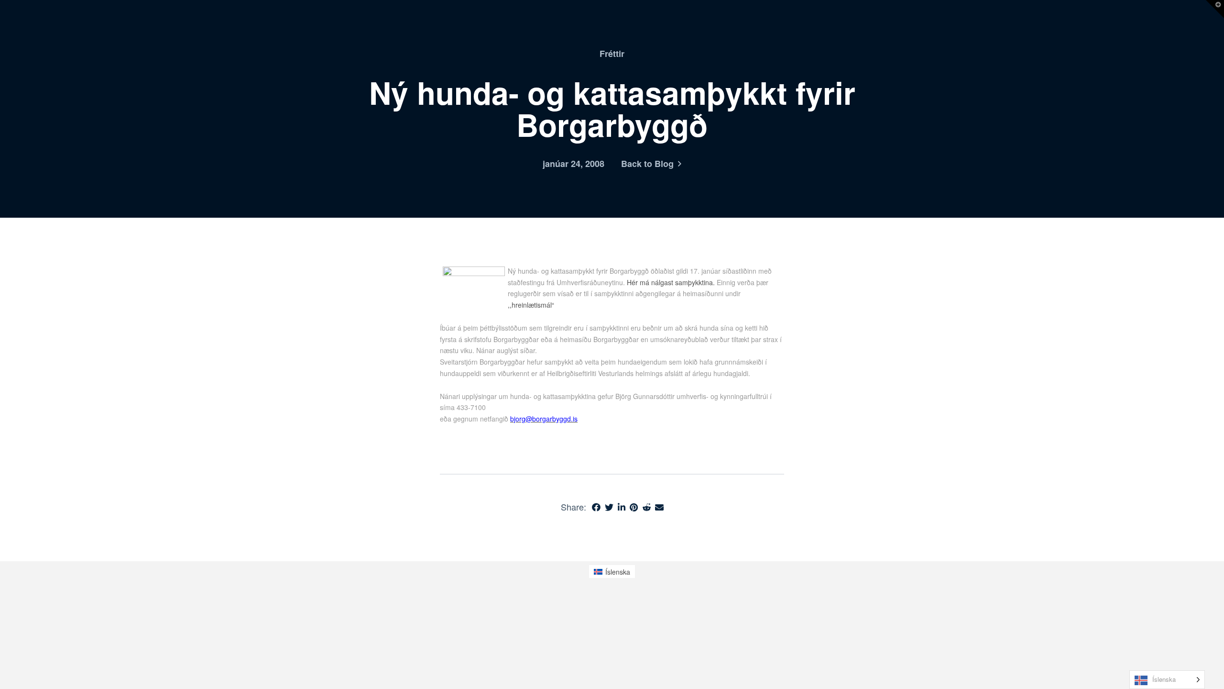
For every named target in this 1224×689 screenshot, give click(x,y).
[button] (1215, 9)
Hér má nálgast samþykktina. (672, 282)
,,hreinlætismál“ (531, 305)
